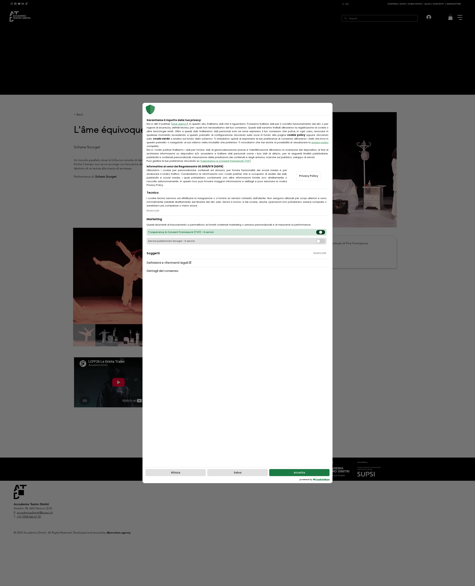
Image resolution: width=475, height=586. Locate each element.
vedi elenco (179, 124)
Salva (237, 472)
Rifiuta (175, 472)
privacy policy (320, 142)
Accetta (299, 472)
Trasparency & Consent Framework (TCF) (225, 161)
